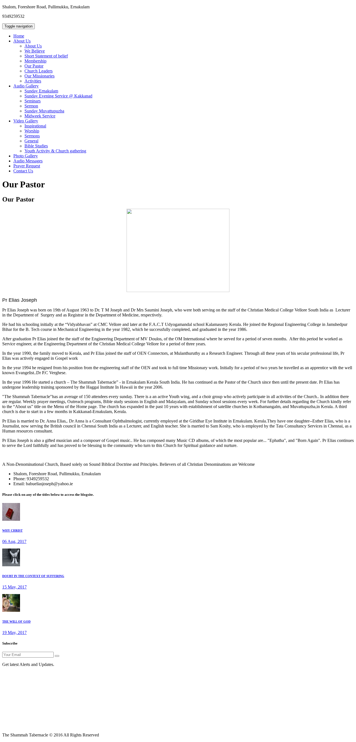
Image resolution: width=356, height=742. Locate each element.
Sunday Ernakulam (41, 91)
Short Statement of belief (46, 56)
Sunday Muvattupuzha (44, 111)
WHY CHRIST (12, 530)
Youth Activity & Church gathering (55, 151)
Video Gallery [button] (25, 121)
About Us (33, 46)
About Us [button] (22, 41)
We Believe (34, 51)
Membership (35, 61)
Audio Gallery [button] (26, 86)
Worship (31, 131)
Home (18, 36)
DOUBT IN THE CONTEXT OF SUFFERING (33, 576)
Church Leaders (38, 71)
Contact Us (23, 170)
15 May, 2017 (14, 587)
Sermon (31, 106)
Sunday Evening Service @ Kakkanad (58, 96)
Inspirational (35, 126)
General (31, 141)
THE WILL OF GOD (16, 621)
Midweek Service (39, 116)
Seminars (32, 101)
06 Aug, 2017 (14, 541)
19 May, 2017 (14, 632)
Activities (32, 81)
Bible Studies (36, 146)
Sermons (32, 136)
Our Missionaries (39, 76)
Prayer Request (26, 166)
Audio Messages (28, 161)
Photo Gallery (25, 156)
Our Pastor (33, 66)
